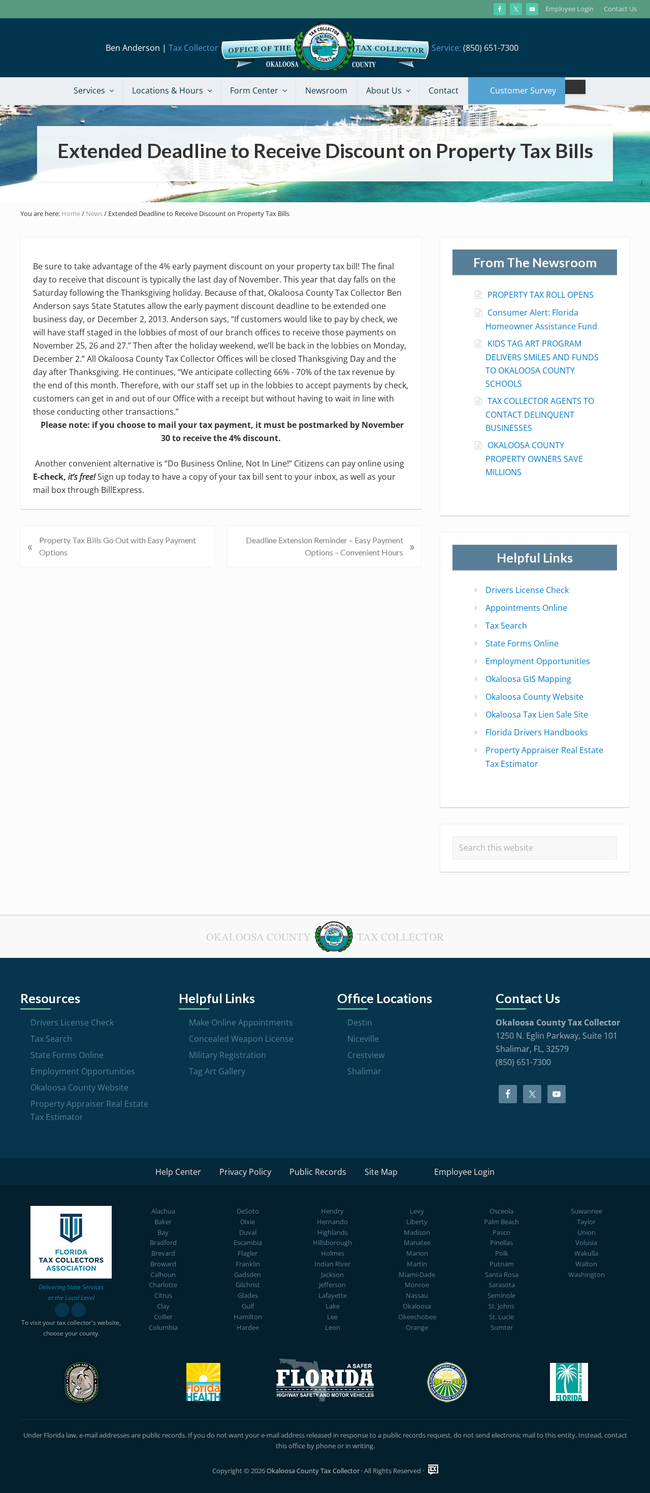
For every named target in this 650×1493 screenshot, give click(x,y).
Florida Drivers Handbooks (536, 732)
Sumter (502, 1327)
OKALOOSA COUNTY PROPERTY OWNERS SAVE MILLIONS (534, 459)
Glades (248, 1295)
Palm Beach (501, 1221)
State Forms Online (522, 643)
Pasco (501, 1232)
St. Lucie (501, 1316)
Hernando (332, 1221)
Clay (163, 1306)
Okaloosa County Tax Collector (313, 1470)
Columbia (163, 1327)
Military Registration (227, 1055)
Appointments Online (526, 607)
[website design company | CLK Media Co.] (433, 1469)
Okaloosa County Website (534, 696)
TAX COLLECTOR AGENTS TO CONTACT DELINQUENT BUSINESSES (539, 414)
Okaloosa (417, 1306)
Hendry (332, 1211)
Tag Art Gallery (217, 1071)
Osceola (501, 1211)
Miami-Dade (417, 1274)
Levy (417, 1211)
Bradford (163, 1242)
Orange (417, 1327)
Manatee (417, 1242)
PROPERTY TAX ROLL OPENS (541, 294)
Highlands (332, 1232)
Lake (333, 1306)
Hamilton (248, 1316)
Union (586, 1232)
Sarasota (502, 1284)
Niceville (363, 1038)
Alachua (163, 1211)
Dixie (247, 1221)
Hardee (248, 1327)
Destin (359, 1022)
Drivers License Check (527, 590)
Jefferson (332, 1284)
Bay (163, 1232)
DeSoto (248, 1211)
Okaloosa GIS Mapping (528, 679)
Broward (163, 1263)
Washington (586, 1274)
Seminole (501, 1295)
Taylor (586, 1221)
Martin (417, 1263)
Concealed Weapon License (241, 1038)
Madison (417, 1232)
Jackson (332, 1274)
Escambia (248, 1242)
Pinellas (501, 1242)
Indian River (332, 1263)
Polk (501, 1253)
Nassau (417, 1295)
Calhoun (163, 1274)
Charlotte (163, 1284)
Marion (417, 1253)
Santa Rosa (501, 1274)
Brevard (163, 1253)
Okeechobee (417, 1316)
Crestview (365, 1055)
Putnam (502, 1263)
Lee (332, 1316)
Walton (586, 1263)
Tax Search (506, 625)
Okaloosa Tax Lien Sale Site (536, 714)
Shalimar (364, 1071)
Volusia (586, 1242)
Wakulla (586, 1253)
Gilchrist (248, 1284)
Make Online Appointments (241, 1022)
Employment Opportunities (537, 661)
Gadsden (247, 1274)
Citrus (163, 1295)
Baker (163, 1221)
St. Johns (501, 1306)
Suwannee (586, 1211)
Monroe (417, 1284)
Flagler (247, 1253)
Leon (332, 1327)
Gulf (248, 1306)
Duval (247, 1232)
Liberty (417, 1221)
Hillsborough (332, 1242)
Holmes (332, 1253)
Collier (163, 1316)
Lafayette (332, 1295)
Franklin (248, 1263)
